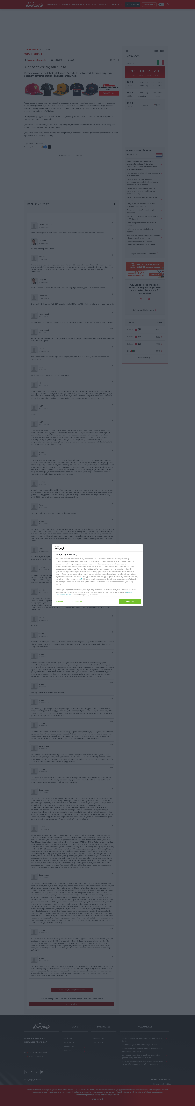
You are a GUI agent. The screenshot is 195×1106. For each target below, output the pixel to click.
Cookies (69, 595)
